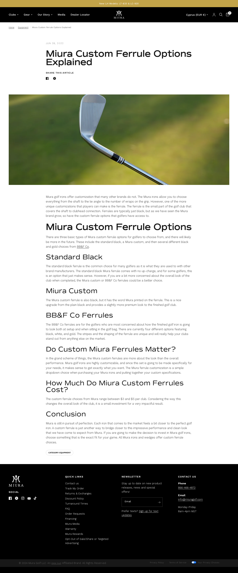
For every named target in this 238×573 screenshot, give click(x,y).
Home (11, 27)
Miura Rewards (74, 534)
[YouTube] (29, 498)
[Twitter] (16, 498)
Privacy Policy (157, 562)
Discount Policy (74, 498)
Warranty (70, 528)
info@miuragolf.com (190, 499)
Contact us (72, 483)
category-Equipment (59, 453)
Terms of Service (177, 562)
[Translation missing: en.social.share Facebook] (48, 78)
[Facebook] (10, 498)
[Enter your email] (159, 502)
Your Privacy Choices (208, 562)
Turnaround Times (76, 503)
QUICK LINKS (74, 476)
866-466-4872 (186, 487)
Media (61, 14)
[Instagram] (22, 498)
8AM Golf (56, 563)
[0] (226, 14)
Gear (27, 14)
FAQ (67, 508)
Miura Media (72, 523)
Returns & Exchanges (78, 493)
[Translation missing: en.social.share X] (55, 78)
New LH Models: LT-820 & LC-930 (119, 3)
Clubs (12, 14)
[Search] (220, 14)
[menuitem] (15, 14)
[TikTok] (35, 498)
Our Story (44, 14)
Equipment (23, 27)
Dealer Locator (80, 14)
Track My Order (74, 488)
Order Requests (75, 513)
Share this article (60, 73)
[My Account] (214, 14)
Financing (70, 518)
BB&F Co (83, 246)
